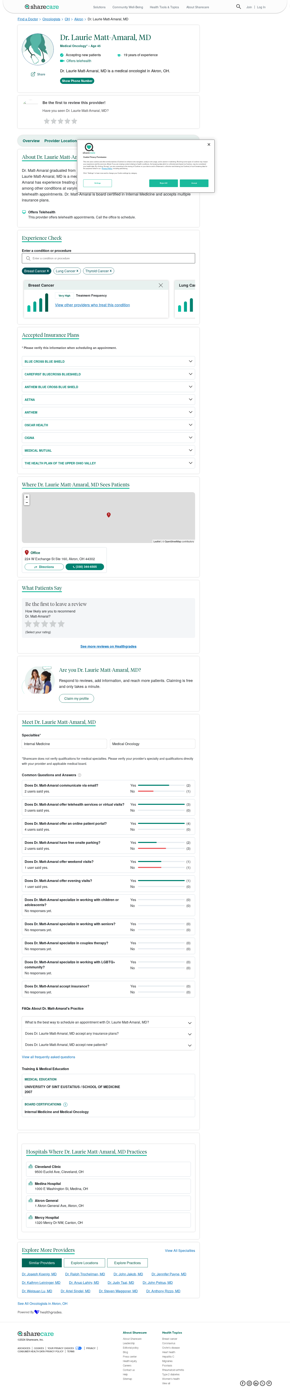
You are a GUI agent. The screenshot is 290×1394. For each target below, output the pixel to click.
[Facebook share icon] (242, 1384)
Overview (31, 140)
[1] (46, 120)
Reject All (164, 183)
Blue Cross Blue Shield (45, 361)
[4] (67, 120)
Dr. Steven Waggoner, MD (118, 1290)
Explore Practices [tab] (127, 1262)
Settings (97, 183)
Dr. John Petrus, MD (158, 1282)
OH (67, 19)
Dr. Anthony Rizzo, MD (163, 1290)
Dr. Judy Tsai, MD (121, 1282)
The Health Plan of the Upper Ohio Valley (60, 463)
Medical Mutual (38, 450)
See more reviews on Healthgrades (108, 646)
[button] (78, 774)
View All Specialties (180, 1250)
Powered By (26, 1312)
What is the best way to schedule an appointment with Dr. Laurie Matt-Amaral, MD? (87, 1022)
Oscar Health (36, 425)
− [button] (27, 502)
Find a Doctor (28, 19)
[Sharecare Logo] (42, 6)
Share (41, 74)
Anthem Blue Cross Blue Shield (51, 387)
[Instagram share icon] (249, 1384)
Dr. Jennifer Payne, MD (169, 1274)
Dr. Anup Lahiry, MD (84, 1282)
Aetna (30, 399)
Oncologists (51, 19)
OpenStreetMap (173, 541)
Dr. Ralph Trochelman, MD (85, 1274)
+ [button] (27, 497)
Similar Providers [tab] (42, 1262)
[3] (60, 120)
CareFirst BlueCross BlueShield (53, 374)
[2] (53, 120)
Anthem (31, 412)
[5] (74, 120)
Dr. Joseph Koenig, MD (39, 1274)
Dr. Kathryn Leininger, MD (41, 1282)
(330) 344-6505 (86, 566)
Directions (46, 567)
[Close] (209, 144)
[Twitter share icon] (262, 1384)
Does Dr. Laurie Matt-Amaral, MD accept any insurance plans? (72, 1033)
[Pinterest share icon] (269, 1384)
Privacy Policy (107, 168)
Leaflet (156, 541)
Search (238, 7)
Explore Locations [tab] (84, 1262)
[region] (146, 166)
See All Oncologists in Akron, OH (43, 1303)
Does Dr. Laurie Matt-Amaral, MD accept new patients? (66, 1044)
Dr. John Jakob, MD (128, 1274)
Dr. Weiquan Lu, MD (37, 1290)
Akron (78, 19)
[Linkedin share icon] (256, 1384)
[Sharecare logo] (64, 1334)
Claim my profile (76, 698)
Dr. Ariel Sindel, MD (75, 1290)
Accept (194, 183)
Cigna (29, 438)
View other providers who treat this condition (92, 304)
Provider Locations (61, 140)
